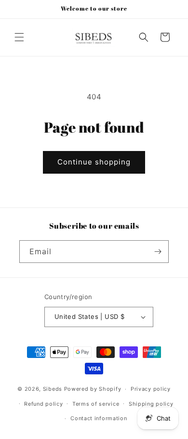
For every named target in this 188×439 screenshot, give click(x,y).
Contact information (98, 418)
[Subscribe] (157, 251)
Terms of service (95, 403)
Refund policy (43, 403)
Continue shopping (94, 161)
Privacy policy (151, 388)
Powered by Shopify (92, 388)
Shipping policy (151, 403)
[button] (19, 37)
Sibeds (52, 388)
